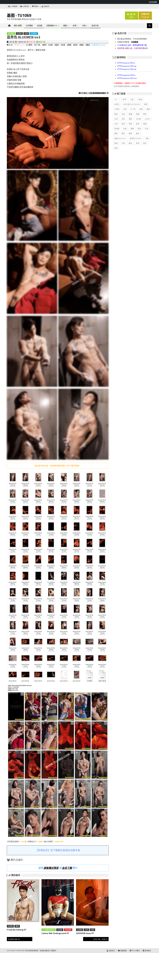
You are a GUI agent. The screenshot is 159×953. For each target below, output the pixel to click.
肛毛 (146, 128)
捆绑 (148, 109)
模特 (145, 114)
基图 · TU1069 (19, 15)
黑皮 (145, 143)
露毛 (130, 143)
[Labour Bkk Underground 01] (57, 903)
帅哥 (125, 109)
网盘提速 (123, 950)
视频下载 (41, 41)
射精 (145, 104)
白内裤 (138, 119)
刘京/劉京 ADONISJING (131, 104)
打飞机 (133, 109)
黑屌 (137, 143)
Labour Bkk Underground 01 (55, 933)
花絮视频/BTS (51, 25)
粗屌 (137, 123)
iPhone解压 (135, 950)
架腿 (137, 114)
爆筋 (130, 119)
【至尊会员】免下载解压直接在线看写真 (57, 850)
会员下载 (67, 868)
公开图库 (29, 25)
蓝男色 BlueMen (99, 45)
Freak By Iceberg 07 (16, 929)
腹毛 (123, 133)
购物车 (36, 6)
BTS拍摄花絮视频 (48, 930)
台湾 (74, 25)
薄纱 (147, 138)
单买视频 (68, 930)
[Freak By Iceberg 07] (23, 901)
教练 (116, 114)
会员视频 (11, 33)
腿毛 (137, 133)
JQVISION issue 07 (85, 933)
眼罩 (130, 123)
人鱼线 (139, 99)
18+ (115, 99)
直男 (123, 123)
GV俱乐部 (25, 6)
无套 (123, 114)
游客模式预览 (51, 868)
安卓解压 (147, 950)
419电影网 (13, 6)
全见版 (39, 25)
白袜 (116, 123)
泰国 (65, 25)
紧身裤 (116, 128)
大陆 (84, 25)
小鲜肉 (116, 109)
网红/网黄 (18, 25)
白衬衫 (147, 119)
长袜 (123, 143)
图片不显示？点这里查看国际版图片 (92, 93)
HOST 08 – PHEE (99, 939)
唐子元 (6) (20, 45)
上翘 (131, 99)
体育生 (116, 104)
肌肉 (139, 128)
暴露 (130, 114)
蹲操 (116, 143)
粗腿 (145, 123)
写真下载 (31, 41)
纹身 (125, 128)
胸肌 (116, 133)
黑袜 (116, 148)
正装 (116, 119)
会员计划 (95, 25)
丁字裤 (123, 99)
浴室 (123, 119)
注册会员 (46, 6)
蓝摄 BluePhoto (120, 138)
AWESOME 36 (15, 939)
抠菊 (141, 109)
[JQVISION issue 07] (92, 903)
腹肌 (130, 133)
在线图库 (34, 33)
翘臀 (132, 128)
